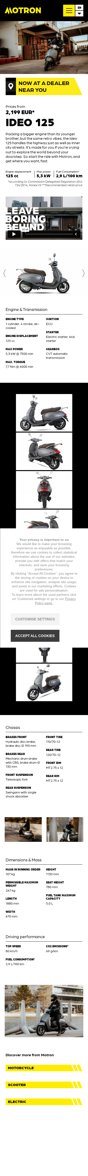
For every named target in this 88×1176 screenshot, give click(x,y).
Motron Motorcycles (23, 10)
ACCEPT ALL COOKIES (35, 636)
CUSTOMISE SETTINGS (35, 619)
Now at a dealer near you (44, 86)
